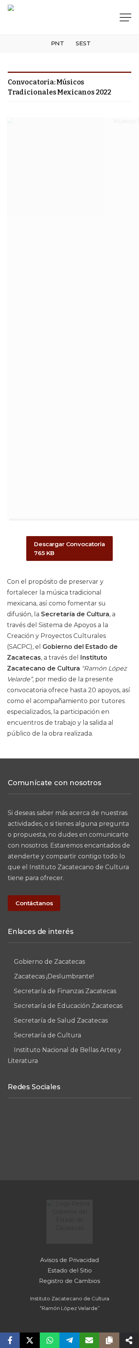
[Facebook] (26, 1123)
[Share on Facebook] (10, 1340)
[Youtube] (69, 1149)
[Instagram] (55, 1123)
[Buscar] (112, 17)
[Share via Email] (89, 1340)
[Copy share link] (109, 1340)
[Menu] (125, 17)
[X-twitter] (112, 1123)
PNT (57, 43)
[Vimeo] (83, 1123)
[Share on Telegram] (69, 1340)
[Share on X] (29, 1340)
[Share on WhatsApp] (49, 1340)
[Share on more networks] (129, 1340)
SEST (83, 43)
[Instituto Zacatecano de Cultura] (48, 17)
